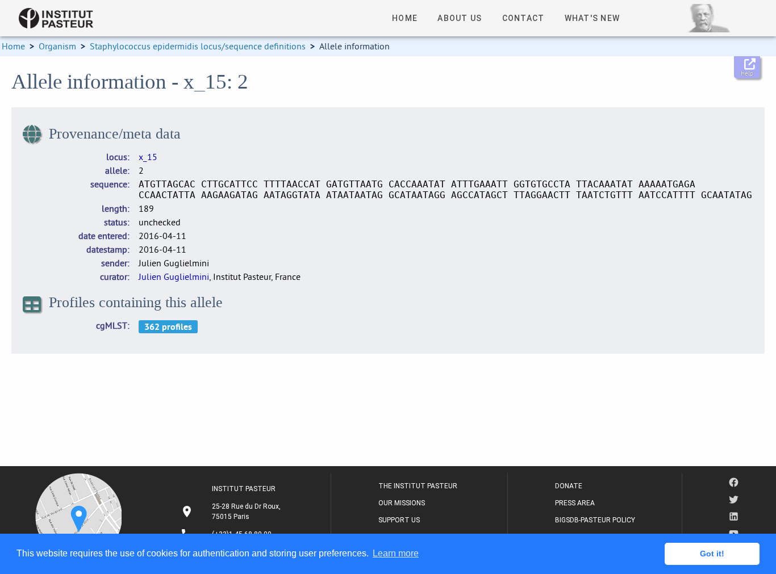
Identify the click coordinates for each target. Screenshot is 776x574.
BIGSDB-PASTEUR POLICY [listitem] (595, 520)
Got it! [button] (712, 553)
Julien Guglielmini (174, 276)
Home (13, 46)
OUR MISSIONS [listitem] (401, 503)
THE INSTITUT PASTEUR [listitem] (417, 486)
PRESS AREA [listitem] (575, 503)
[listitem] (232, 511)
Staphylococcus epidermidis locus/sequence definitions (198, 46)
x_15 (148, 156)
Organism (57, 46)
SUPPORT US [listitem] (399, 520)
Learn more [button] (396, 553)
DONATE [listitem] (568, 486)
